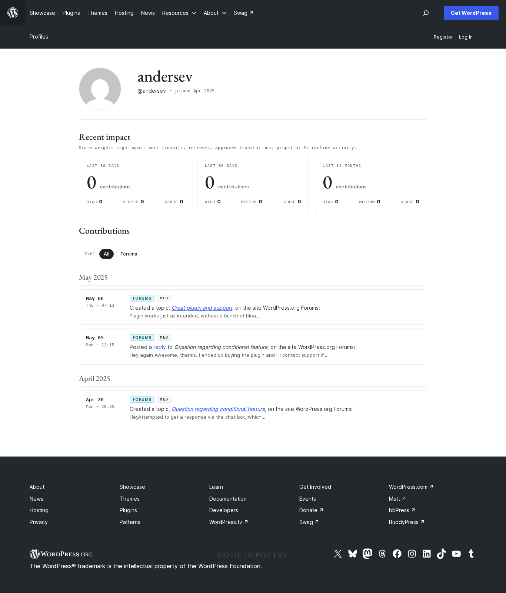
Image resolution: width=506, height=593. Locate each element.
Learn (216, 487)
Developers (223, 510)
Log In (466, 37)
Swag (309, 522)
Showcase (132, 487)
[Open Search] (426, 13)
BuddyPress (407, 522)
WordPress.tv (229, 522)
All (106, 254)
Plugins (128, 510)
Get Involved (315, 487)
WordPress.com (411, 487)
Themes (130, 498)
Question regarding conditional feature (218, 409)
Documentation (228, 498)
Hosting (39, 510)
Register (443, 37)
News (36, 498)
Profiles (39, 36)
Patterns (130, 522)
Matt (397, 498)
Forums (128, 254)
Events (307, 498)
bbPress (402, 510)
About (37, 487)
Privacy (39, 522)
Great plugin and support (202, 307)
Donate (311, 510)
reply (159, 347)
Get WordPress (471, 13)
